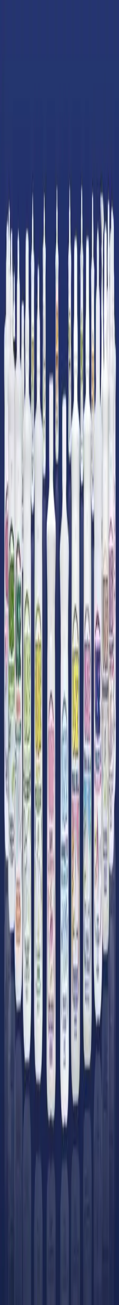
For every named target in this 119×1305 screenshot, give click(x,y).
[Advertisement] (59, 409)
